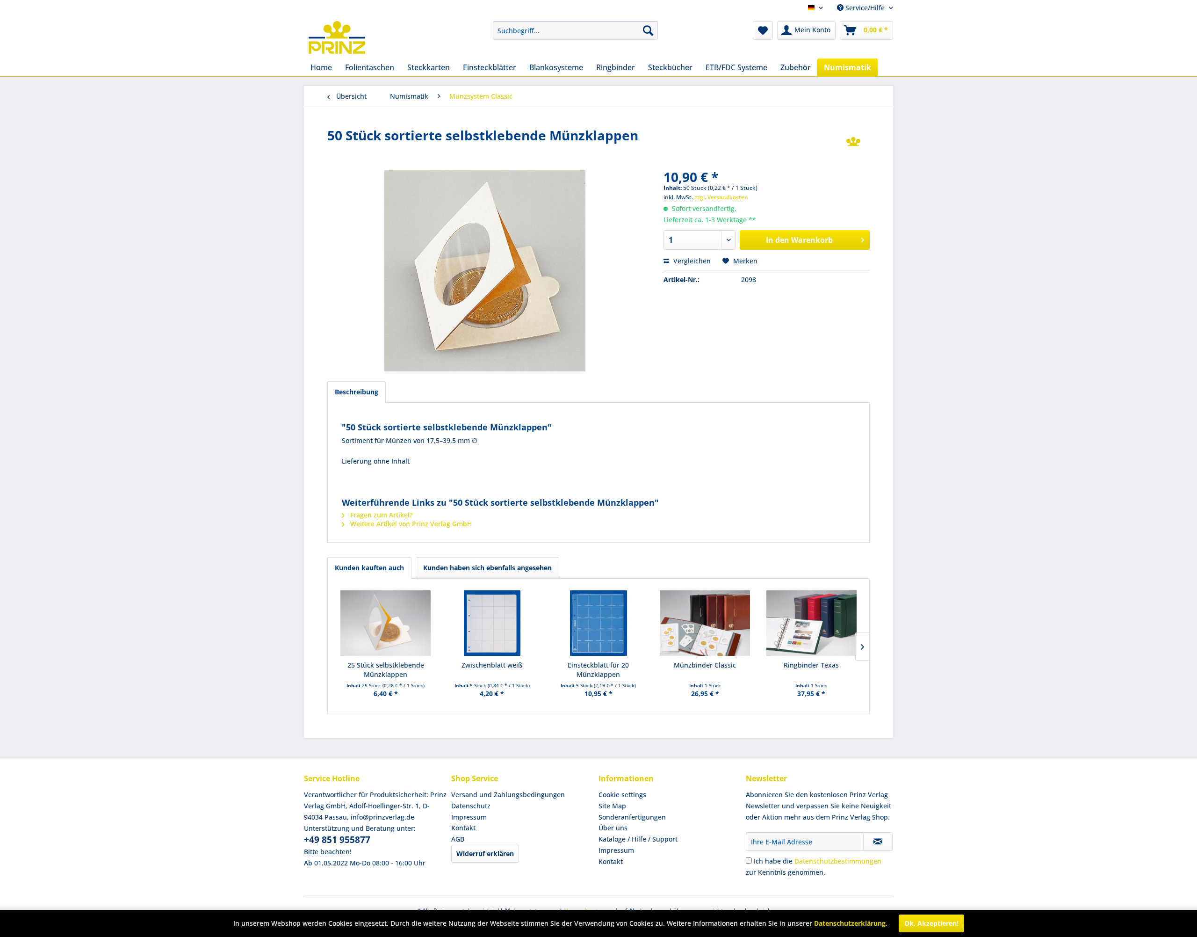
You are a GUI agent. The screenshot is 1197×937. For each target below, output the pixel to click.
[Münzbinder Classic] (705, 623)
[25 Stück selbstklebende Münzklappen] (385, 623)
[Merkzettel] (763, 30)
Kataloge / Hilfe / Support (638, 839)
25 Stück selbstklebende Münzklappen (385, 670)
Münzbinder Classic (705, 665)
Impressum (469, 817)
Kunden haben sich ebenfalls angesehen (487, 567)
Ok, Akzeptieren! (931, 923)
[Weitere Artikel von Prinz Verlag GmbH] (853, 144)
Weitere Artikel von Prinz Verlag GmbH (410, 523)
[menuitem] (575, 30)
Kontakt (463, 827)
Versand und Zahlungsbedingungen (508, 794)
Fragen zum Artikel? (380, 514)
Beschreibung (356, 391)
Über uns (612, 827)
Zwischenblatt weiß (491, 665)
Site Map (612, 805)
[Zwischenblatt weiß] (492, 623)
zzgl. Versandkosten (721, 197)
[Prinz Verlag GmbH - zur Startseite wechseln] (337, 37)
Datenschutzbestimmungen (837, 861)
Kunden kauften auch (369, 567)
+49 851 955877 (337, 840)
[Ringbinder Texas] (811, 623)
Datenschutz (470, 805)
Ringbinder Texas (811, 665)
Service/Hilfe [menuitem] (865, 7)
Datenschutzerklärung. (850, 923)
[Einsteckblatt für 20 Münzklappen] (598, 623)
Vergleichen (691, 260)
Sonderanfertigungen (632, 817)
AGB (457, 839)
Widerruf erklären (485, 853)
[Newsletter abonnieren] (878, 841)
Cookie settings (622, 794)
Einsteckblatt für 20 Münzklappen (598, 670)
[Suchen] (648, 30)
